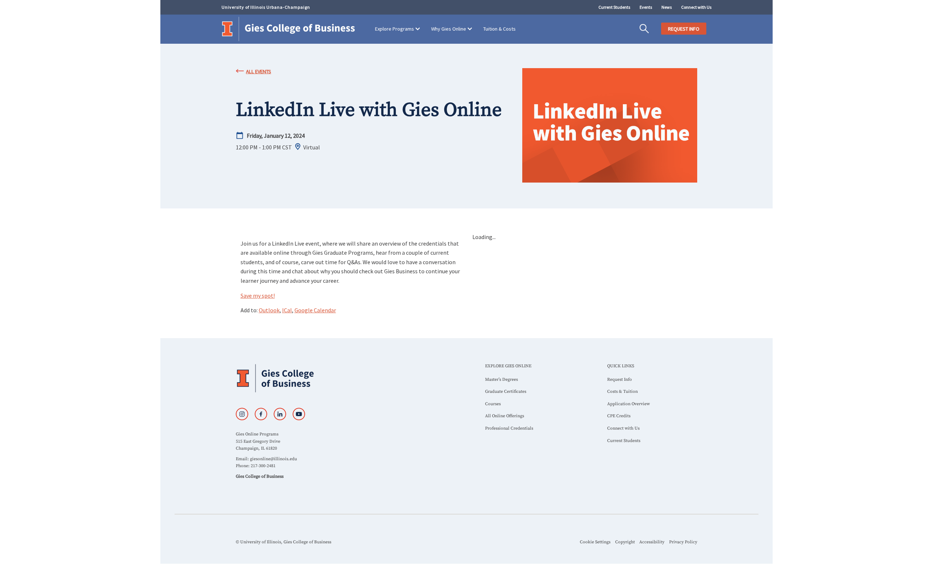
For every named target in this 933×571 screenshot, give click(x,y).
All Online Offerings (504, 416)
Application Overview (628, 404)
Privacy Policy (683, 542)
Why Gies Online (448, 29)
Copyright (625, 542)
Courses (493, 404)
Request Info (619, 379)
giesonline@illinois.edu (273, 459)
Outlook (269, 310)
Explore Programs (394, 29)
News (666, 7)
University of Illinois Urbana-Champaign (266, 7)
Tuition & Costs (499, 29)
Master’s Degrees (501, 379)
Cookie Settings (595, 542)
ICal (287, 310)
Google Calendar (315, 310)
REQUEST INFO (683, 29)
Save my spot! (258, 295)
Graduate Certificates (505, 391)
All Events (258, 71)
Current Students (614, 7)
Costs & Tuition (622, 391)
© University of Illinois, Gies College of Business (283, 542)
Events (646, 7)
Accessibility (651, 542)
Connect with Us (696, 7)
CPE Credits (619, 416)
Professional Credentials (509, 428)
